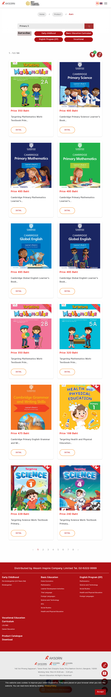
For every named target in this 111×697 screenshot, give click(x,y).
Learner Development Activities (52, 589)
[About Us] (105, 665)
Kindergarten (7, 585)
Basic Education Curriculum (78, 33)
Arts (42, 604)
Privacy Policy (50, 686)
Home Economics (47, 581)
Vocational (79, 39)
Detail (19, 130)
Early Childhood (10, 578)
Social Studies (46, 608)
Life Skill (5, 625)
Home (42, 14)
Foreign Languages (48, 596)
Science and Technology (50, 600)
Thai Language (46, 592)
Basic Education (49, 578)
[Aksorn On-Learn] (105, 673)
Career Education (8, 629)
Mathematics (45, 585)
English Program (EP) (48, 39)
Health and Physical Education (52, 611)
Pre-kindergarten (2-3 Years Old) (14, 581)
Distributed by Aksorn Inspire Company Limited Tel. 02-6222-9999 (55, 569)
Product (57, 14)
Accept (100, 692)
